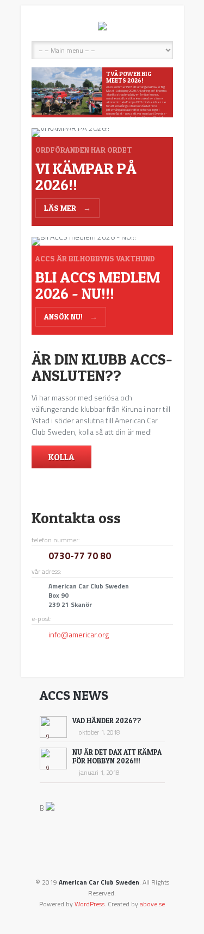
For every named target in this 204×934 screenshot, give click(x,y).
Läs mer (67, 207)
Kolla (61, 457)
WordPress (89, 904)
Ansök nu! (70, 316)
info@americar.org (78, 634)
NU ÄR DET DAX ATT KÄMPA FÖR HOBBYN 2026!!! (117, 756)
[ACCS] (102, 26)
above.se (152, 904)
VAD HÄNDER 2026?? (106, 720)
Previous (41, 92)
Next (163, 92)
